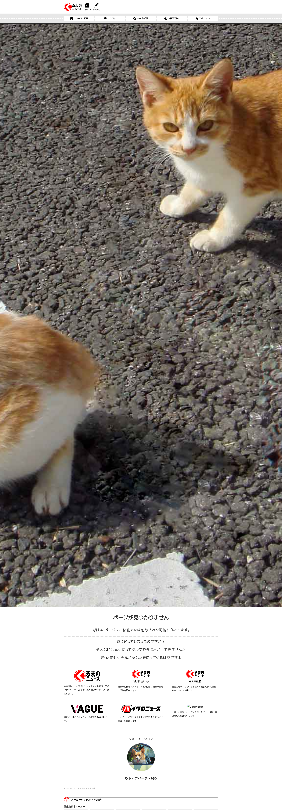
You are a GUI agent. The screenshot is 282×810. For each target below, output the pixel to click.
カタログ (111, 18)
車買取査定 (173, 18)
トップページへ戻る (142, 778)
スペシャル (204, 18)
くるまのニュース (71, 788)
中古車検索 (142, 18)
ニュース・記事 (81, 18)
